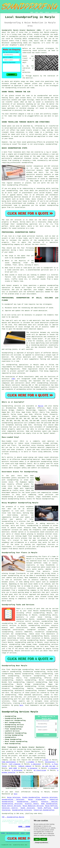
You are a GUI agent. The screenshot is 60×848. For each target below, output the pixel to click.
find (8, 669)
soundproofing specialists (12, 423)
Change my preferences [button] (41, 842)
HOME (31, 12)
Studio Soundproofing (31, 797)
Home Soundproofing (49, 804)
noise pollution (51, 701)
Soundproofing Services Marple (20, 712)
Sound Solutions (28, 808)
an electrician (40, 770)
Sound (24, 56)
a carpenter (33, 768)
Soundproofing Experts (27, 801)
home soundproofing (35, 636)
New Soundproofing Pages (12, 833)
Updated (23, 833)
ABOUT (41, 12)
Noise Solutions (13, 797)
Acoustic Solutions (49, 797)
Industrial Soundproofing (44, 810)
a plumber (30, 762)
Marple (40, 406)
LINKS (36, 12)
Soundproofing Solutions (13, 799)
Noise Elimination (36, 799)
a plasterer (53, 768)
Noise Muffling (51, 806)
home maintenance (9, 762)
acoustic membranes (24, 632)
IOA (13, 379)
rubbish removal (24, 766)
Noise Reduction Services (33, 806)
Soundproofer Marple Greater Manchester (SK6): (22, 30)
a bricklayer (17, 770)
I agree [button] (37, 839)
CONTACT (47, 12)
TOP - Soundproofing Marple (13, 817)
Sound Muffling (44, 808)
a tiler (45, 760)
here (21, 705)
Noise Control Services (11, 806)
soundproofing (39, 36)
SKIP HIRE (13, 768)
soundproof (6, 85)
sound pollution (39, 50)
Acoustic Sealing (49, 801)
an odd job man (48, 766)
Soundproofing (7, 406)
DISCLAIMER (54, 12)
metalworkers (50, 762)
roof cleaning (14, 764)
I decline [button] (43, 839)
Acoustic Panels (32, 804)
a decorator (36, 764)
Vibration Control (10, 808)
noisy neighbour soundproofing (21, 646)
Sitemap (3, 833)
